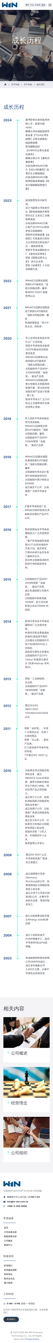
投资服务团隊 (10, 1270)
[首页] (5, 84)
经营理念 (19, 1102)
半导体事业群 (10, 1232)
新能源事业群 (10, 1236)
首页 (6, 1227)
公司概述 (19, 1053)
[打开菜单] (50, 5)
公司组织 (19, 1152)
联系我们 (8, 1265)
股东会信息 (9, 1278)
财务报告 (8, 1274)
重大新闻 (8, 1282)
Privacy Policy (32, 1339)
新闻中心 (8, 1245)
